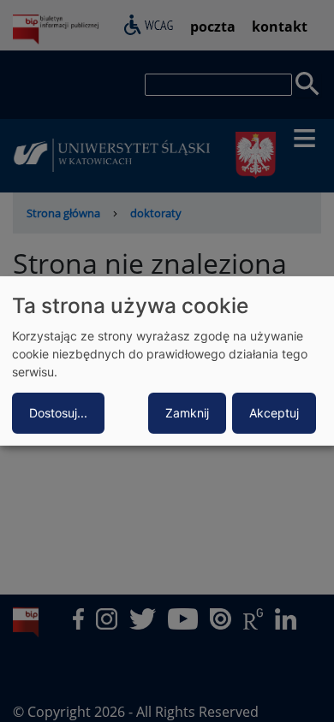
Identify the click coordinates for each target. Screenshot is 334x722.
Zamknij (187, 412)
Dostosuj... (58, 412)
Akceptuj (274, 412)
